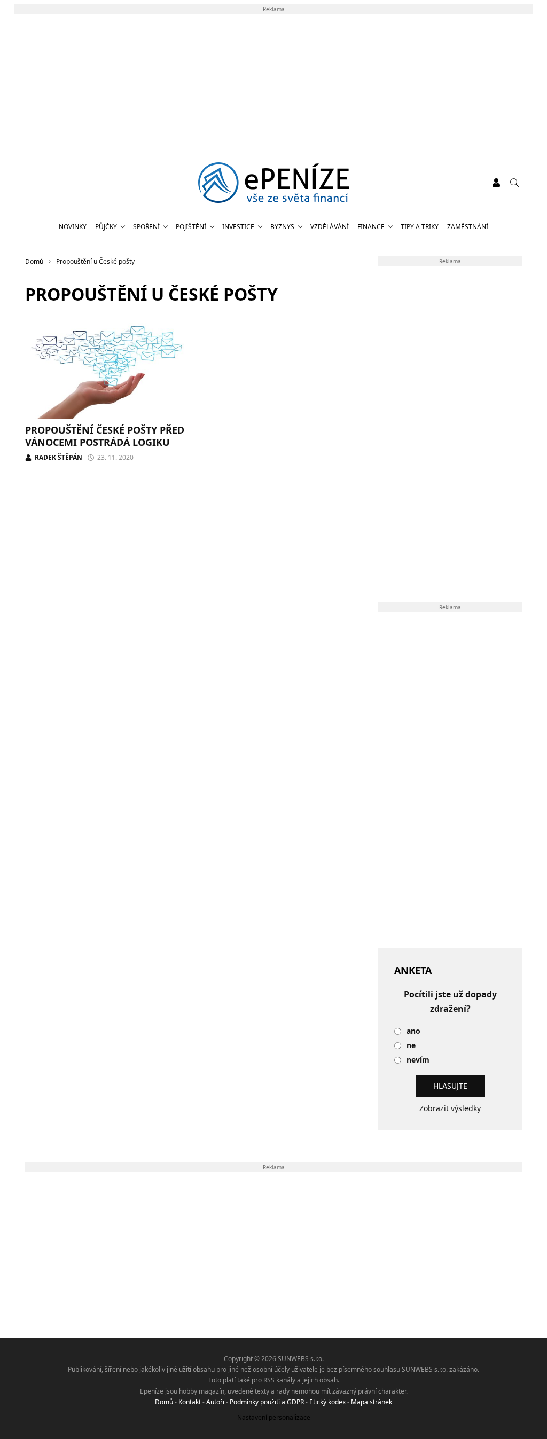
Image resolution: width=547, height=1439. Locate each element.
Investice (238, 226)
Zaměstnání (467, 226)
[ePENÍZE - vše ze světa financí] (273, 182)
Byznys (282, 226)
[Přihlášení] (496, 182)
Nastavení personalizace (273, 1417)
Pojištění (191, 226)
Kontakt (189, 1401)
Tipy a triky (420, 226)
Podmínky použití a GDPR (267, 1401)
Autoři (215, 1401)
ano (413, 1031)
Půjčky (106, 226)
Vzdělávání (329, 226)
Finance (371, 226)
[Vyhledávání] (514, 182)
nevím (418, 1060)
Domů (164, 1401)
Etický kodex (327, 1401)
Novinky (73, 226)
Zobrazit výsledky (450, 1108)
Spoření (146, 226)
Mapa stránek (371, 1401)
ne (411, 1045)
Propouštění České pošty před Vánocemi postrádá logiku (104, 436)
